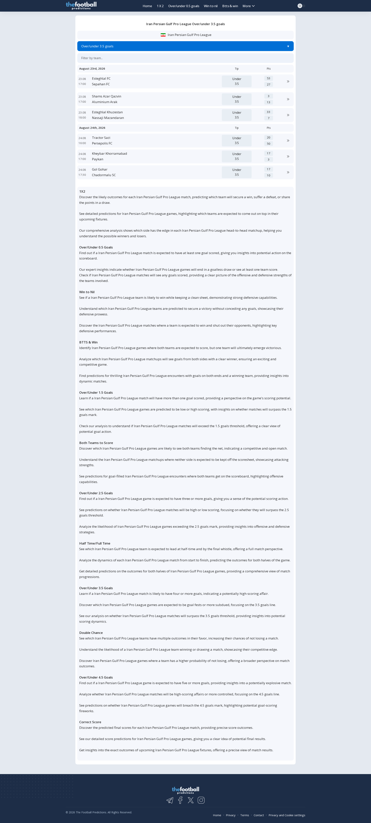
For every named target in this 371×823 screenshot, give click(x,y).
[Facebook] (180, 800)
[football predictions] (81, 6)
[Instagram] (201, 800)
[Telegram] (170, 800)
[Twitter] (191, 800)
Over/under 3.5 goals (97, 46)
